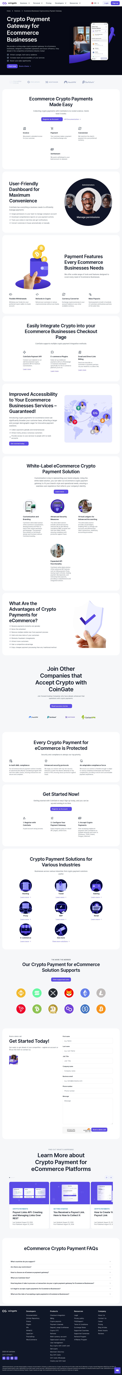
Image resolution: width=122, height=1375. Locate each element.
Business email (68, 1076)
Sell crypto (54, 1349)
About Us (101, 1315)
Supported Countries (81, 1330)
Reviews (101, 1333)
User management (56, 1343)
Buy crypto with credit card (60, 1346)
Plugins (28, 1324)
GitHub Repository (32, 1318)
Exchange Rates (80, 1327)
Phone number (67, 1086)
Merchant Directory (57, 1352)
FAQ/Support (78, 1321)
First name (66, 1036)
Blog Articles (102, 1327)
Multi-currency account (58, 1337)
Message (66, 1096)
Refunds (53, 1333)
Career (100, 1321)
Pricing (100, 1324)
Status (28, 1321)
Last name (66, 1046)
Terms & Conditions (81, 1324)
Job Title (66, 1056)
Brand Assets (103, 1330)
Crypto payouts (55, 1321)
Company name (68, 1066)
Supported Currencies (81, 1333)
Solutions (17, 11)
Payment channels (56, 1324)
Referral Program (80, 1337)
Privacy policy (79, 1318)
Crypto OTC (54, 1330)
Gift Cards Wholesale (57, 1358)
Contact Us (102, 1318)
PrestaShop (30, 1337)
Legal (76, 1315)
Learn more (27, 369)
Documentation (31, 1315)
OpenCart (29, 1333)
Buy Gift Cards (55, 1355)
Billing (52, 1318)
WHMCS (29, 1330)
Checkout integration (57, 1315)
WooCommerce (31, 1340)
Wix (27, 1327)
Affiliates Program (80, 1340)
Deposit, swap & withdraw (59, 1327)
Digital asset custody (57, 1340)
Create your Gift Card (58, 1361)
